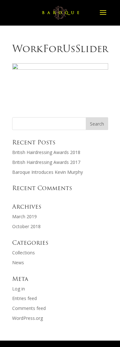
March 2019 (24, 216)
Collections (23, 253)
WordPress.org (27, 318)
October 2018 (26, 226)
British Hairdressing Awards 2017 (46, 162)
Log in (18, 289)
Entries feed (24, 298)
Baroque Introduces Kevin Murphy (47, 172)
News (18, 262)
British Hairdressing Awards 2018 (46, 152)
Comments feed (29, 308)
